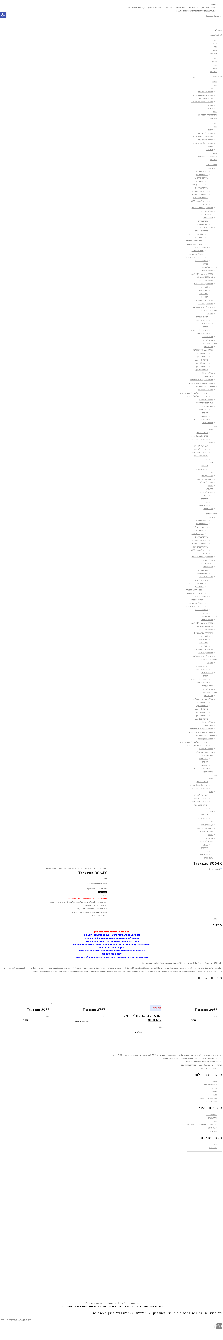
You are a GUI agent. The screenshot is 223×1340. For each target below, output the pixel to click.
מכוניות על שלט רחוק (205, 92)
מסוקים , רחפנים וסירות (209, 310)
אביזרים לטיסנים (207, 214)
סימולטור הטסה (207, 422)
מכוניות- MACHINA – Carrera (202, 274)
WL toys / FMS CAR (205, 277)
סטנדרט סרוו (203, 409)
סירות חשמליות (207, 336)
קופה (215, 47)
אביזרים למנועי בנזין (201, 469)
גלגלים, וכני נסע (207, 211)
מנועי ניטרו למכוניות (201, 449)
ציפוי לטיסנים (208, 217)
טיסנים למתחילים (202, 171)
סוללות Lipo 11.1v (201, 360)
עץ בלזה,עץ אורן (207, 475)
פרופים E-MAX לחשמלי (194, 241)
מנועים (210, 105)
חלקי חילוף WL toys (205, 303)
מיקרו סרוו (204, 416)
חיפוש (220, 77)
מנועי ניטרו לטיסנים (201, 446)
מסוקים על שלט (81, 1306)
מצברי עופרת (208, 376)
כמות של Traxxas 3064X (98, 889)
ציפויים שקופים (202, 224)
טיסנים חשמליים (202, 174)
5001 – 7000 (203, 294)
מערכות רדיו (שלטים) (205, 389)
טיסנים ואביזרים (211, 164)
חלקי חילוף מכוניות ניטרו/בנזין (202, 307)
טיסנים (210, 88)
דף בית (214, 40)
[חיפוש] (194, 77)
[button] (3, 15)
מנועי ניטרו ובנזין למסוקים (199, 452)
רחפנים (205, 327)
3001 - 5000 (96, 915)
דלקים (205, 495)
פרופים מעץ (199, 237)
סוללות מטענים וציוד (205, 98)
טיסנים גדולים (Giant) (200, 194)
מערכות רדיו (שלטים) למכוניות (197, 396)
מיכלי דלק (204, 499)
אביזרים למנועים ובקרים (199, 439)
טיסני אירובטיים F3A (200, 198)
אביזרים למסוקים (202, 320)
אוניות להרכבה (208, 340)
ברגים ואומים (208, 508)
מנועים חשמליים (202, 432)
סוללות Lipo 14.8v (201, 363)
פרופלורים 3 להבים (201, 260)
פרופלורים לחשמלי (201, 231)
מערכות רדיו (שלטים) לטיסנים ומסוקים (194, 393)
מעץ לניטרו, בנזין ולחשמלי (194, 257)
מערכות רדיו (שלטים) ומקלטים (202, 101)
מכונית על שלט (67, 1306)
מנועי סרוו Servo (207, 406)
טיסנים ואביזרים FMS (200, 178)
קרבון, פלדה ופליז (206, 482)
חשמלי (210, 429)
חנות (215, 85)
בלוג (90, 1306)
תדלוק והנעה (203, 505)
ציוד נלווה (209, 108)
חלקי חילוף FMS (197, 184)
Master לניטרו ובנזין (196, 254)
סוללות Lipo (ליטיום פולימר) (202, 350)
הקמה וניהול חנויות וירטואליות (11, 1320)
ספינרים (205, 264)
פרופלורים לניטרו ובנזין (200, 247)
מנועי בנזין (204, 466)
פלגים (206, 459)
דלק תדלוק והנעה (206, 492)
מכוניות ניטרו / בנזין (206, 280)
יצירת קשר (213, 53)
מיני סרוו (205, 413)
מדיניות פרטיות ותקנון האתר (206, 115)
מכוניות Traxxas (207, 270)
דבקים (210, 485)
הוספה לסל (102, 892)
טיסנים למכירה (117, 1306)
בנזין (211, 462)
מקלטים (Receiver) (206, 399)
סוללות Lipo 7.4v (202, 356)
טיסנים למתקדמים (201, 188)
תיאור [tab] (215, 918)
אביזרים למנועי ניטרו (201, 456)
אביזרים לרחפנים (202, 333)
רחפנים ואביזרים (207, 323)
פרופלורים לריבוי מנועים (199, 330)
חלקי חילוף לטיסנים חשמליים (202, 208)
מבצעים (214, 43)
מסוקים (210, 313)
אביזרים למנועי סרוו (201, 419)
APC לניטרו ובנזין (197, 250)
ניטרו (211, 442)
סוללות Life (208, 346)
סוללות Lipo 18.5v (201, 366)
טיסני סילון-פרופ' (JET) (199, 201)
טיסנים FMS (198, 181)
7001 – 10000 (203, 297)
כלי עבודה (209, 489)
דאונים (205, 204)
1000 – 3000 (203, 287)
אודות (215, 50)
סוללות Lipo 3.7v (202, 353)
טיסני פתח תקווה (156, 1306)
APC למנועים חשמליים (195, 234)
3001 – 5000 (203, 290)
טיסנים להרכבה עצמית (200, 191)
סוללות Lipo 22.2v (201, 370)
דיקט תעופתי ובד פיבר (205, 479)
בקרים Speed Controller (199, 436)
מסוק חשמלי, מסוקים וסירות (203, 95)
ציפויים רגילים (203, 221)
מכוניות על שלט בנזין (140, 1306)
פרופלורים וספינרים (206, 227)
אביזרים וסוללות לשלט (204, 403)
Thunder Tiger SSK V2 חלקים (202, 300)
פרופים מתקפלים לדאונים (194, 244)
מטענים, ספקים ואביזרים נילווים (201, 380)
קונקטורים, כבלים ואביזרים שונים (201, 383)
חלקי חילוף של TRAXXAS (203, 284)
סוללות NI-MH (207, 373)
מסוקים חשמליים (202, 317)
